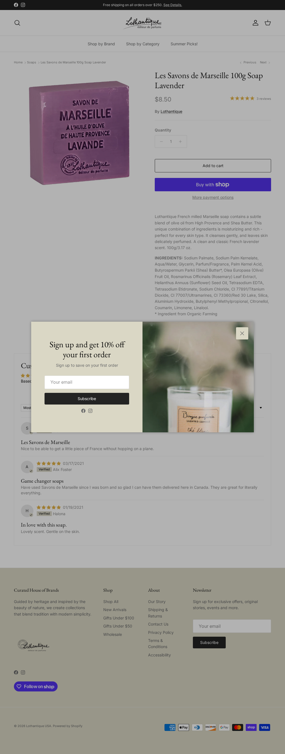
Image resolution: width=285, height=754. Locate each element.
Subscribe (87, 398)
